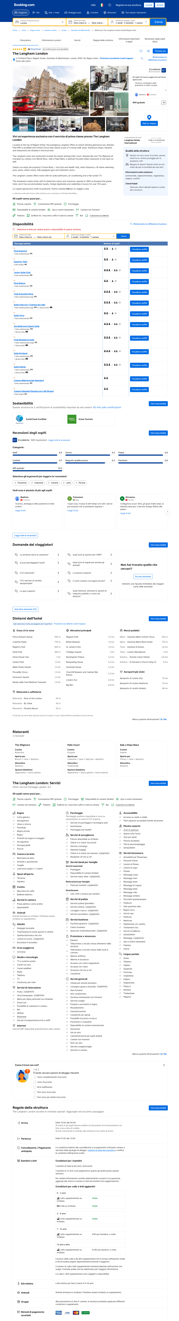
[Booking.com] (24, 5)
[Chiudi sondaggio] (164, 1065)
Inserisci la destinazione (29, 21)
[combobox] (39, 23)
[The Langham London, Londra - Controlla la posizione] (14, 59)
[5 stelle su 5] (17, 49)
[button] (149, 120)
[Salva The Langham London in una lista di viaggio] (141, 51)
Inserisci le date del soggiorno (101, 1150)
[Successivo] (165, 90)
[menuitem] (20, 13)
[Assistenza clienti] (109, 5)
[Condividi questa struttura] (148, 51)
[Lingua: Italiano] (101, 5)
